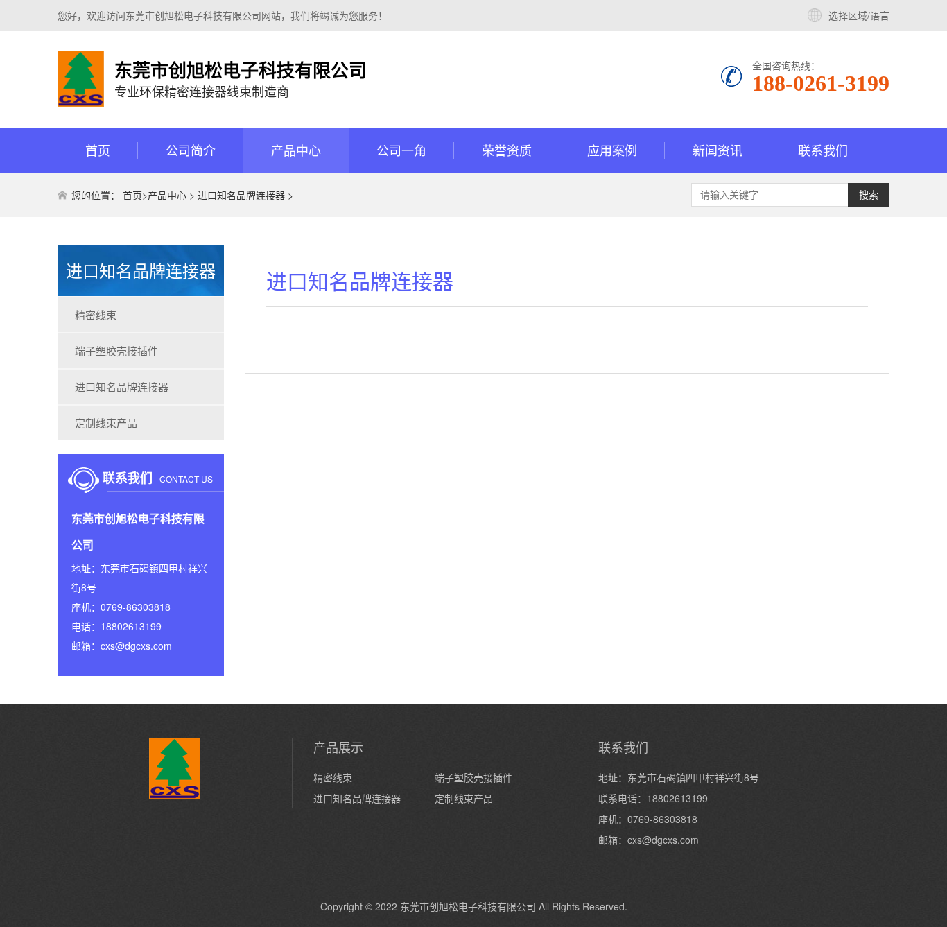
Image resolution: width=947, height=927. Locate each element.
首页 (97, 150)
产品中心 (296, 150)
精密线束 (95, 314)
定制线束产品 (106, 422)
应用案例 (612, 150)
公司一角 (401, 150)
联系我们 (823, 150)
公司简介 (191, 150)
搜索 (868, 194)
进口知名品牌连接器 (241, 195)
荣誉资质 (507, 150)
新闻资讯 (717, 150)
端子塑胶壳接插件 (116, 350)
